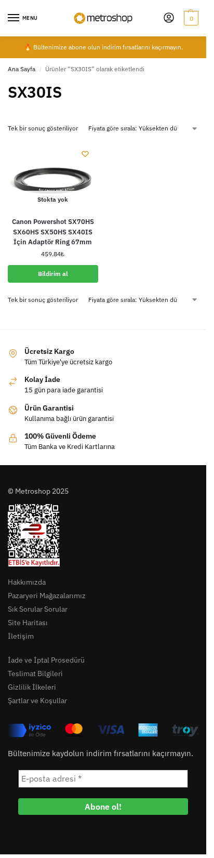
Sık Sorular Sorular (38, 609)
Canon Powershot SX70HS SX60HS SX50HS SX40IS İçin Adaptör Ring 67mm (53, 231)
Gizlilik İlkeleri (32, 687)
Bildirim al (53, 274)
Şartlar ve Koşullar (37, 700)
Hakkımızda (27, 582)
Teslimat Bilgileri (35, 673)
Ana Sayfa (21, 69)
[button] (189, 18)
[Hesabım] (169, 18)
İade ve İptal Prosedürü (46, 660)
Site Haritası (28, 622)
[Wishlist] (85, 154)
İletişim (21, 636)
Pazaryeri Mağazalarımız (47, 595)
